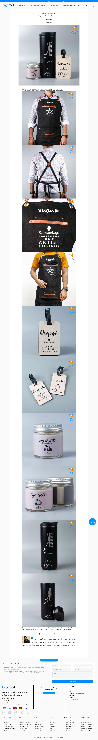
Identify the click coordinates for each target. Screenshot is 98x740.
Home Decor (68, 726)
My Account (72, 695)
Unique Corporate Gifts (49, 660)
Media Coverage (7, 724)
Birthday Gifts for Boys (86, 720)
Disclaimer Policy (23, 728)
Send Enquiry (49, 19)
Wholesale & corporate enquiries (76, 693)
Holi (51, 728)
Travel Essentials (34, 5)
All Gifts (6, 730)
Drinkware (43, 5)
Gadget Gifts (68, 724)
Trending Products (64, 5)
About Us (6, 720)
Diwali (51, 724)
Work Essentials (23, 5)
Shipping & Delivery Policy (25, 724)
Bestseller (55, 5)
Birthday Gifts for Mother (87, 730)
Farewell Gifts (38, 730)
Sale (79, 5)
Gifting (49, 5)
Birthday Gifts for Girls (86, 722)
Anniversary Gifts (39, 726)
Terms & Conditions (24, 726)
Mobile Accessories (70, 730)
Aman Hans (49, 22)
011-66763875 (7, 700)
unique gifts (51, 627)
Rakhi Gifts (52, 720)
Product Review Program (9, 728)
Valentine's (52, 730)
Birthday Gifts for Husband (87, 724)
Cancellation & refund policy (75, 699)
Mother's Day (38, 720)
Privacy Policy (23, 730)
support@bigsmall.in (8, 702)
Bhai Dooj (52, 722)
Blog (70, 691)
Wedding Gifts (38, 728)
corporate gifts (45, 13)
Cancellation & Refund (25, 722)
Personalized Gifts (70, 722)
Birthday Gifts (38, 724)
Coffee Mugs (68, 720)
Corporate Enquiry (8, 726)
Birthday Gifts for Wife (86, 726)
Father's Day (38, 722)
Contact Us (6, 722)
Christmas (52, 726)
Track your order (73, 697)
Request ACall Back (92, 521)
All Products (73, 5)
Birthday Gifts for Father (86, 728)
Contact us (71, 689)
